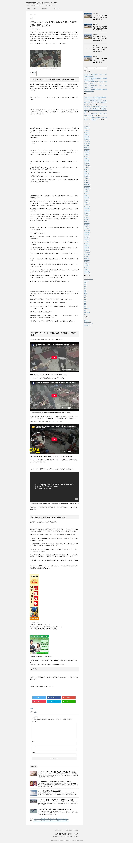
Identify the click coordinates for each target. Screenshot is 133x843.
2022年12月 (87, 206)
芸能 (85, 304)
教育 (85, 288)
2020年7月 (86, 260)
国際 (85, 284)
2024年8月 (86, 169)
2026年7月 (86, 128)
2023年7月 (86, 193)
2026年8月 (86, 126)
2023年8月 (86, 191)
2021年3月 (86, 245)
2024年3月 (86, 178)
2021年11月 (87, 230)
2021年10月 (87, 232)
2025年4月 (86, 156)
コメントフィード (88, 323)
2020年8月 (86, 258)
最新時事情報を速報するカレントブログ (42, 3)
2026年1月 (86, 139)
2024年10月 (87, 165)
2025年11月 (87, 143)
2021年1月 (86, 249)
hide (34, 72)
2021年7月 (86, 237)
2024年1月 (86, 182)
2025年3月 (86, 158)
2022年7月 (86, 215)
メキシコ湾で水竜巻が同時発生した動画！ (50, 791)
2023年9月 (86, 189)
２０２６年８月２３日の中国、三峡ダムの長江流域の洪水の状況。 (100, 49)
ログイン (86, 320)
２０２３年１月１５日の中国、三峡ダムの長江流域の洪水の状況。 (51, 821)
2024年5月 (86, 175)
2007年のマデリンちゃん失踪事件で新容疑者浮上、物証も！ (55, 781)
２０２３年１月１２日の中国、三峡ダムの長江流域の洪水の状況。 (51, 819)
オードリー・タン (88, 279)
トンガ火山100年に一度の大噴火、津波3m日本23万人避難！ (55, 809)
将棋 (85, 286)
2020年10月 (87, 254)
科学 (85, 299)
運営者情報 (44, 8)
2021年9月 (86, 234)
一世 (35, 712)
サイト (33, 752)
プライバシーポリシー (32, 8)
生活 (85, 295)
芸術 (85, 306)
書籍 (85, 292)
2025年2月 (86, 160)
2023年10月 (87, 187)
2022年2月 (86, 224)
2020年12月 (87, 250)
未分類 (85, 293)
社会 (85, 297)
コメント (35, 721)
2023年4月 (86, 199)
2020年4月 (86, 265)
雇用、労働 (87, 312)
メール (34, 747)
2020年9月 (86, 256)
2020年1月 (86, 271)
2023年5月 (86, 197)
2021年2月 (86, 247)
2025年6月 (86, 152)
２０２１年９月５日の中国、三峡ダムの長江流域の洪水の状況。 (56, 800)
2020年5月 (86, 263)
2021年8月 (86, 236)
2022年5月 (86, 219)
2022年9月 (86, 212)
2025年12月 (87, 141)
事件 (32, 708)
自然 (85, 303)
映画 (85, 290)
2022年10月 (87, 210)
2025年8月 (86, 149)
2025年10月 (87, 145)
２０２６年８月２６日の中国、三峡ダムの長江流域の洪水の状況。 (100, 17)
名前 (33, 741)
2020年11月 (87, 252)
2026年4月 (86, 134)
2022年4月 (86, 221)
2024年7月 (86, 171)
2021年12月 (87, 228)
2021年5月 (86, 241)
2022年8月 (86, 213)
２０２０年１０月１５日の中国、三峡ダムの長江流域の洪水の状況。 (57, 772)
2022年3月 (86, 223)
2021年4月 (86, 243)
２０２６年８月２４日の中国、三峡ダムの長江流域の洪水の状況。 (100, 38)
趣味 (85, 310)
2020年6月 (86, 261)
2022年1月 (86, 226)
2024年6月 (86, 173)
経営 (85, 301)
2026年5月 (86, 132)
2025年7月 (86, 150)
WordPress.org (88, 325)
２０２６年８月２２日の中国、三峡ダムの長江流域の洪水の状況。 (100, 60)
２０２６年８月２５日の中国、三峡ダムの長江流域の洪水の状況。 (100, 28)
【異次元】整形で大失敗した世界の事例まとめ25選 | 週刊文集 (95, 110)
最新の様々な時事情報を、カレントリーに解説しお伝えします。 (66, 836)
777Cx (99, 99)
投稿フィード (87, 322)
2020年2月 (86, 269)
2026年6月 (86, 130)
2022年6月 (86, 217)
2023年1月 (86, 204)
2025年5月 (86, 154)
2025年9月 (86, 147)
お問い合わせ (56, 8)
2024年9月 (86, 167)
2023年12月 (87, 184)
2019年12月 (87, 273)
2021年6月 (86, 239)
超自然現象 (87, 308)
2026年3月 (86, 136)
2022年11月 (87, 208)
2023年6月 (86, 195)
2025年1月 (86, 162)
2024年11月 (87, 163)
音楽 (85, 314)
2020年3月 (86, 267)
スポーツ (86, 280)
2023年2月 (86, 202)
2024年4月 (86, 176)
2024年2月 (86, 180)
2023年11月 (87, 186)
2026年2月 (86, 138)
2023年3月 (86, 200)
